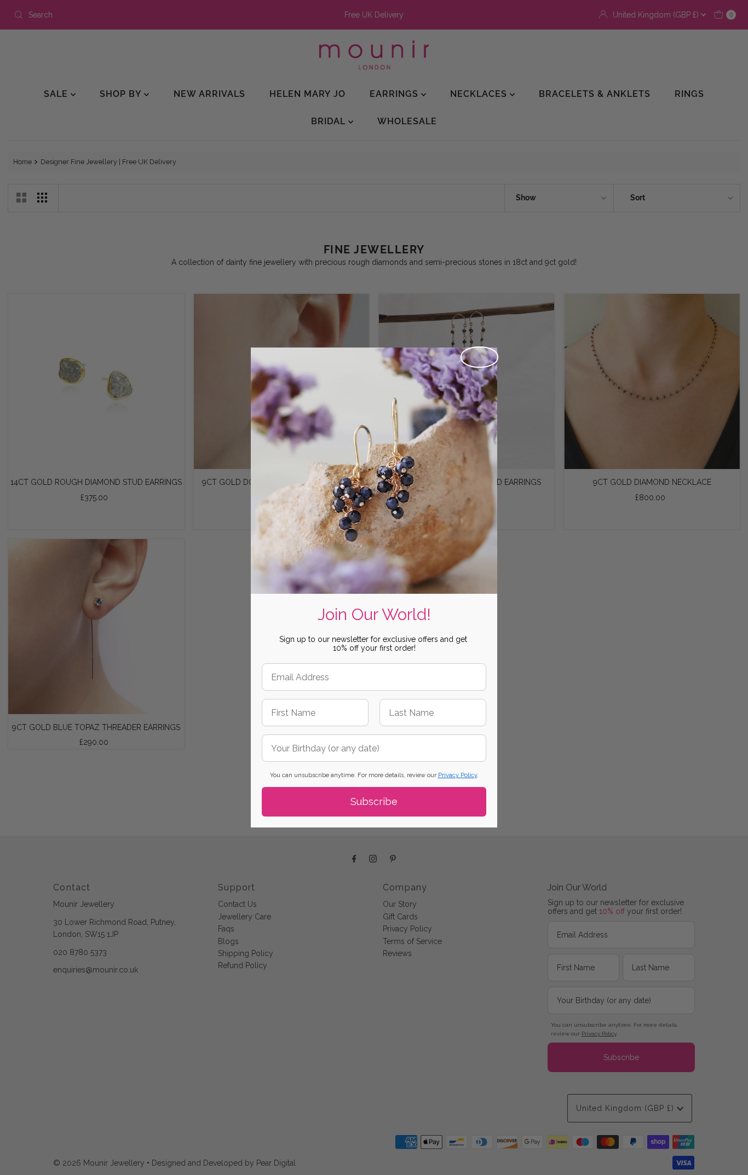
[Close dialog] (479, 357)
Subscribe (374, 801)
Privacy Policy (457, 775)
